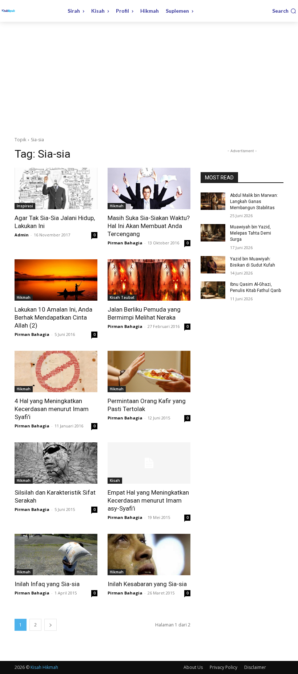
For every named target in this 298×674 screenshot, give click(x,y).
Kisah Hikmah (44, 667)
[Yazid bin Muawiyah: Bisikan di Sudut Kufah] (213, 264)
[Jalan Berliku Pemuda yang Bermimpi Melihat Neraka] (149, 280)
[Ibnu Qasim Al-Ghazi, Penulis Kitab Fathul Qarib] (213, 290)
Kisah (115, 480)
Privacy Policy (223, 667)
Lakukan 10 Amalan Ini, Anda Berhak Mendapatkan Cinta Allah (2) (53, 317)
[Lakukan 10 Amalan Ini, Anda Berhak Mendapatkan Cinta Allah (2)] (56, 280)
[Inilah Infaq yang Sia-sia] (56, 554)
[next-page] (50, 625)
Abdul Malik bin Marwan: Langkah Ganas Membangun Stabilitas (254, 201)
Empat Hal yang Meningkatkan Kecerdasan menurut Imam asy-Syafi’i (148, 500)
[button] (284, 11)
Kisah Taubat (122, 297)
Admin (22, 234)
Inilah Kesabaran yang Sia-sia (147, 584)
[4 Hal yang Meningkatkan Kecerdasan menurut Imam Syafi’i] (56, 371)
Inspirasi (25, 205)
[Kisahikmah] (30, 10)
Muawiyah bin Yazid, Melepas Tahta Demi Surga (250, 233)
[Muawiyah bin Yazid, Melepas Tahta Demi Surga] (213, 232)
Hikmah (117, 205)
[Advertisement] (149, 76)
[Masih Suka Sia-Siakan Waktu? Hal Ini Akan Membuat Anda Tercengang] (149, 188)
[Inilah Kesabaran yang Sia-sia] (149, 554)
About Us (193, 667)
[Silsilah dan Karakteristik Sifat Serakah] (56, 463)
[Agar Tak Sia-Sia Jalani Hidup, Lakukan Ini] (56, 188)
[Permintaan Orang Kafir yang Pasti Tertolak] (149, 371)
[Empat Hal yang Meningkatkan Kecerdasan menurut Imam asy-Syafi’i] (149, 463)
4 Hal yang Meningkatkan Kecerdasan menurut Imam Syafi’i (52, 409)
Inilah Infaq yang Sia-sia (47, 584)
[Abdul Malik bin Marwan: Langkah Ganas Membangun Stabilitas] (213, 201)
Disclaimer (255, 667)
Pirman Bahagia (125, 242)
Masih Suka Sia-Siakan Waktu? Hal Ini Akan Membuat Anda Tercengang (149, 225)
